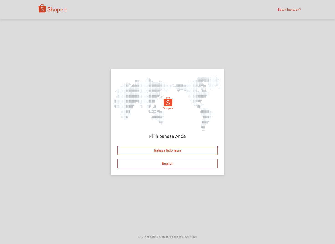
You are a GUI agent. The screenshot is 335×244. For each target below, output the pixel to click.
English (167, 164)
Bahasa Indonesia (167, 150)
